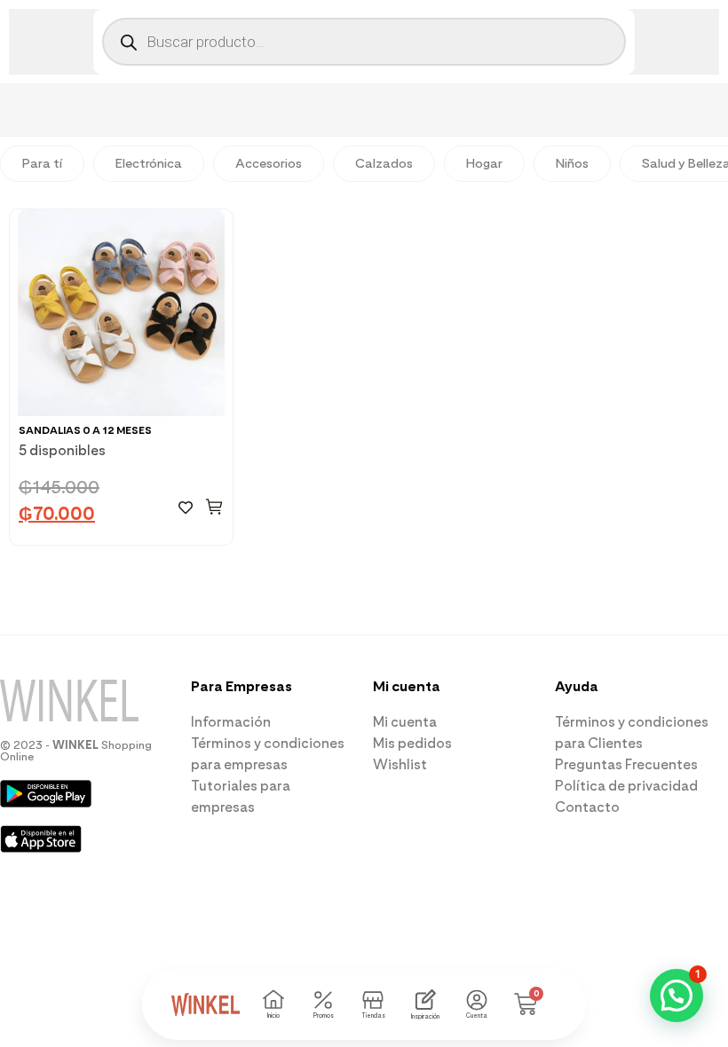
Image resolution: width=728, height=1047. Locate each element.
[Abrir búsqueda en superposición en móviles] (364, 42)
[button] (215, 506)
